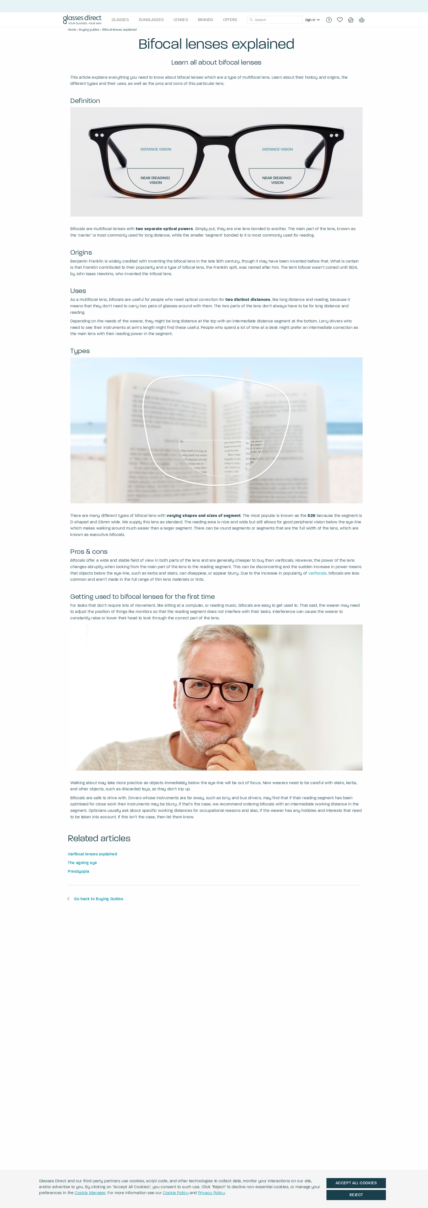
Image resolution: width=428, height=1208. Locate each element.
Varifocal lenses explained (92, 854)
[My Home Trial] (350, 19)
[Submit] (251, 19)
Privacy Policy (211, 1192)
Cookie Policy (175, 1192)
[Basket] (361, 19)
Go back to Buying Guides (98, 898)
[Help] (328, 19)
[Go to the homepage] (82, 20)
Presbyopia (78, 871)
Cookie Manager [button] (90, 1192)
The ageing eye (82, 862)
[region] (313, 19)
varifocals (317, 573)
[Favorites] (339, 19)
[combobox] (275, 20)
